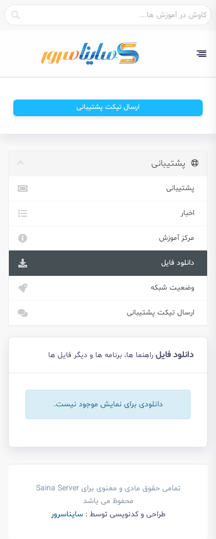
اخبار (190, 213)
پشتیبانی (182, 188)
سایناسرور (67, 514)
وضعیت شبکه (175, 287)
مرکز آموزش (179, 238)
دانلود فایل (180, 263)
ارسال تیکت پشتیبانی (108, 107)
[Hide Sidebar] (201, 53)
